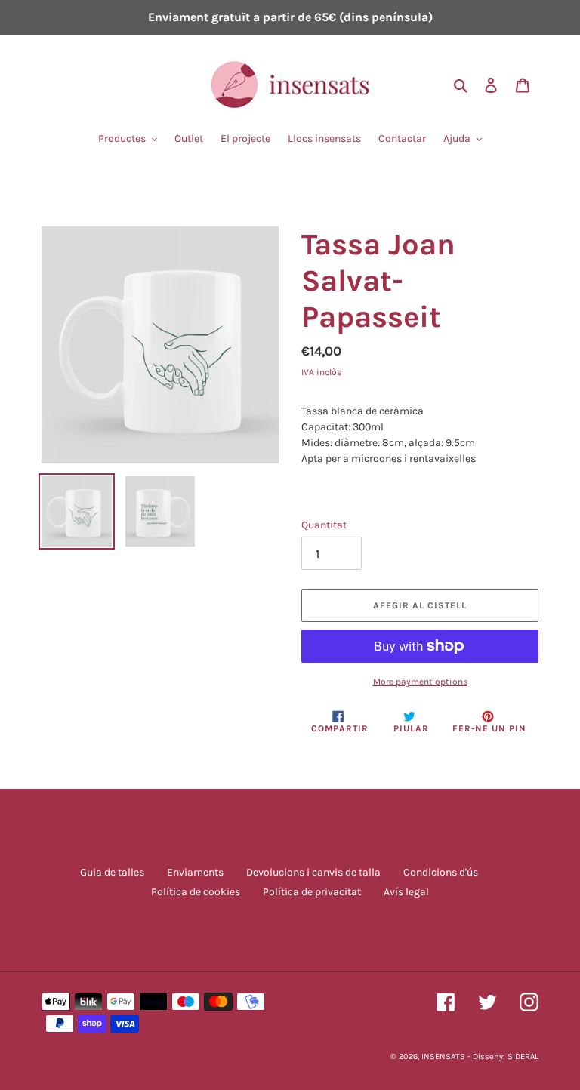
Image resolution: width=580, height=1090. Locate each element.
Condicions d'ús (440, 872)
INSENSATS (443, 1056)
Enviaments (195, 872)
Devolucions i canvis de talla (313, 872)
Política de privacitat (312, 891)
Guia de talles (112, 872)
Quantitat (324, 525)
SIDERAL (523, 1056)
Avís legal (406, 891)
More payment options (420, 681)
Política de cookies (195, 891)
